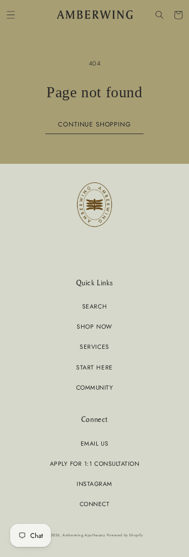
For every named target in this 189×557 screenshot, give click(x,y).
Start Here (94, 367)
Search (94, 306)
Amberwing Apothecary (83, 535)
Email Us (94, 443)
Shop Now (94, 326)
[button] (11, 15)
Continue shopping (94, 124)
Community (94, 387)
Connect (95, 504)
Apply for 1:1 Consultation (94, 463)
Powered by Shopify (125, 535)
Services (94, 346)
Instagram (94, 483)
